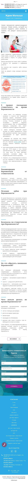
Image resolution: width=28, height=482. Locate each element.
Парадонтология (14, 438)
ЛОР (14, 433)
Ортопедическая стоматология (14, 435)
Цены (14, 405)
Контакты (14, 412)
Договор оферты (14, 417)
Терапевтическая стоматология (14, 440)
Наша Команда (14, 407)
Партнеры (14, 422)
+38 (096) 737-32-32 (9, 7)
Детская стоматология (14, 428)
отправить (14, 386)
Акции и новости (14, 415)
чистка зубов (17, 141)
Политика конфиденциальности (10, 478)
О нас (14, 402)
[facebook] (12, 451)
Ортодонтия (14, 430)
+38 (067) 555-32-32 (9, 6)
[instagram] (15, 451)
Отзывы (14, 420)
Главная (8, 18)
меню (3, 11)
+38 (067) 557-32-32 (9, 4)
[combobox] (14, 379)
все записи (13, 339)
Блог (12, 18)
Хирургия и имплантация (14, 443)
